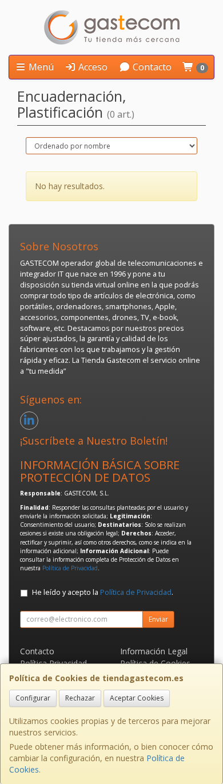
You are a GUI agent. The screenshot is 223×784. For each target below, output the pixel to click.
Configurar (32, 698)
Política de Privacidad (70, 568)
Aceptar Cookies (137, 698)
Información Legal (154, 651)
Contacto (151, 67)
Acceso (91, 67)
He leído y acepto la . (102, 592)
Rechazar (80, 698)
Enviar (158, 619)
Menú (40, 67)
